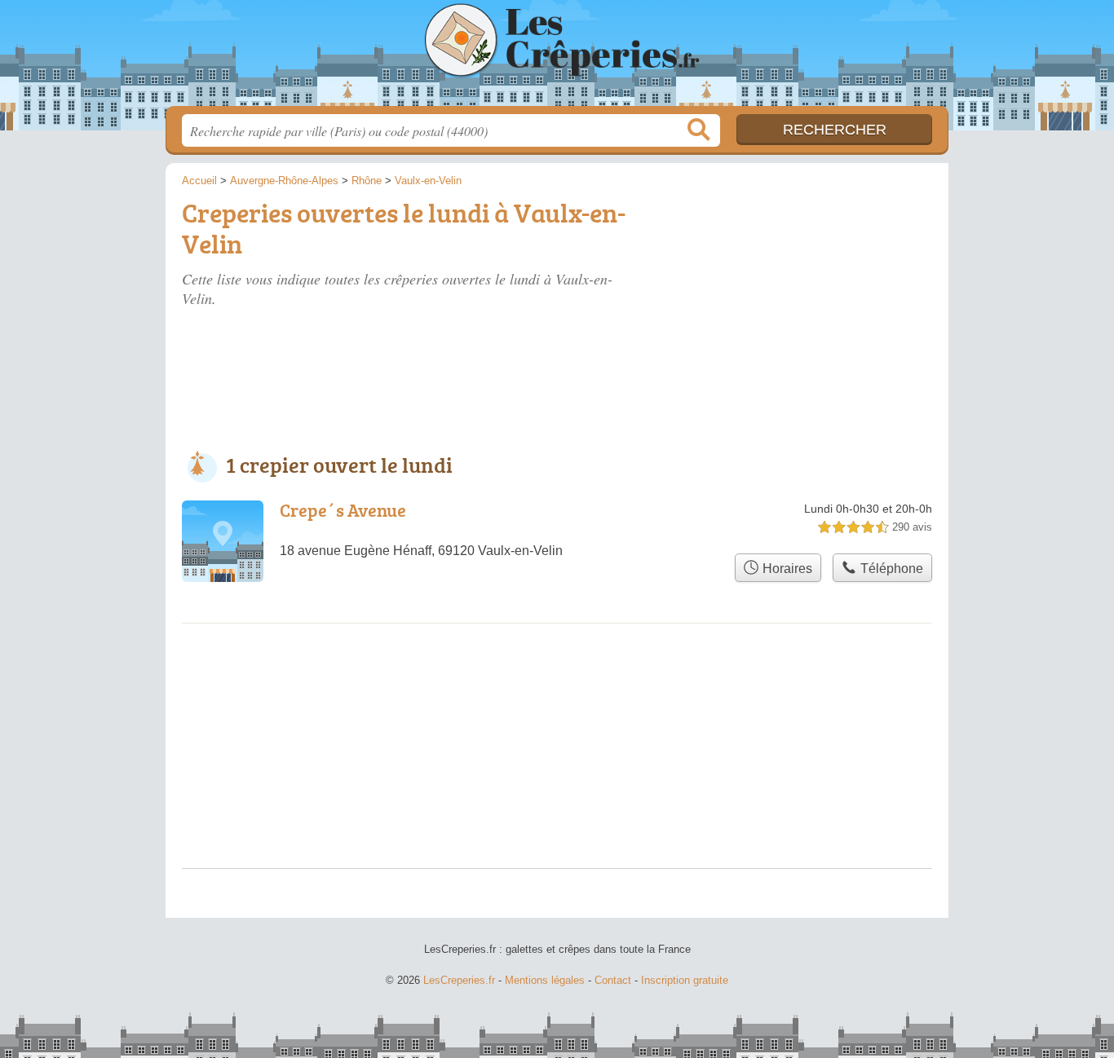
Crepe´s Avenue (343, 509)
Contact (613, 980)
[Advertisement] (811, 287)
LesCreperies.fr (557, 58)
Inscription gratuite (684, 980)
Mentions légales (545, 980)
